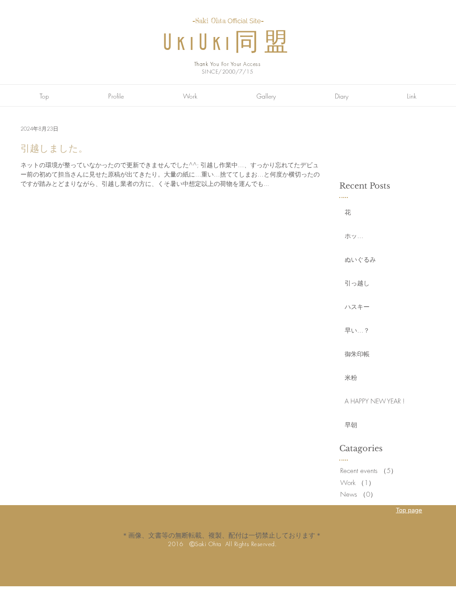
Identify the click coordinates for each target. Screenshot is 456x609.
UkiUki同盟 (228, 43)
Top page (409, 510)
